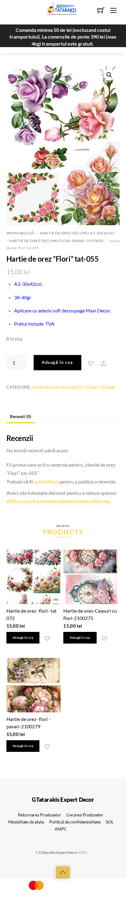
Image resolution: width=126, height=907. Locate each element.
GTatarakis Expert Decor (58, 852)
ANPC (61, 828)
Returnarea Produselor (39, 814)
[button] (109, 74)
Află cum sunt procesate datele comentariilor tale (58, 501)
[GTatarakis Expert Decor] (58, 11)
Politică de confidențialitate (75, 821)
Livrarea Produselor (84, 814)
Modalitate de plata (26, 821)
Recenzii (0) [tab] (20, 416)
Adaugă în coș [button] (23, 637)
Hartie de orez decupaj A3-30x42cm (77, 233)
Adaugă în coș (57, 362)
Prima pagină (20, 233)
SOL (109, 821)
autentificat (46, 481)
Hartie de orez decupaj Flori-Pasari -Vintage (56, 240)
